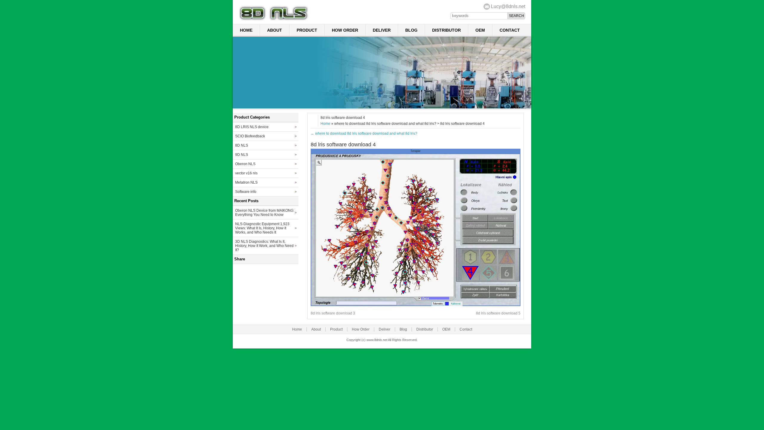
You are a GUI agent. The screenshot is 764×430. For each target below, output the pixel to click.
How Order (345, 30)
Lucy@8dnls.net (508, 6)
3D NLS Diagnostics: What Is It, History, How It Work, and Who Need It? (264, 245)
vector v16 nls (246, 173)
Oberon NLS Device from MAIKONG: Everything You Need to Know (264, 212)
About (274, 30)
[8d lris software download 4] (415, 305)
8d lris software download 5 (498, 313)
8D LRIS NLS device (252, 127)
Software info (245, 192)
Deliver (382, 30)
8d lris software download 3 (333, 313)
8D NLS (241, 145)
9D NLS (241, 155)
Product (307, 30)
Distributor (446, 30)
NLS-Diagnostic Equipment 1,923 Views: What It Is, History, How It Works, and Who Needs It (262, 228)
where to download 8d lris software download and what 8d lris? (364, 133)
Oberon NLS (245, 164)
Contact (510, 30)
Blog (411, 30)
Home (246, 30)
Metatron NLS (246, 182)
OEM (480, 30)
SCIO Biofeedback (250, 136)
